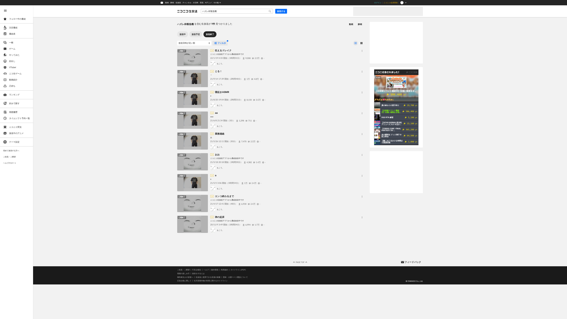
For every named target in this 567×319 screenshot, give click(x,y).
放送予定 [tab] (196, 34)
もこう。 (220, 63)
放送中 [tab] (183, 34)
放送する (281, 11)
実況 (201, 3)
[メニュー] (362, 51)
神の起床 (219, 216)
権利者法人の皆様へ (185, 277)
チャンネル (187, 3)
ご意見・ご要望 (183, 270)
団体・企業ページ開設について (235, 277)
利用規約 (224, 270)
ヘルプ (206, 270)
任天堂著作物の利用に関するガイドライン (211, 281)
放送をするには (198, 273)
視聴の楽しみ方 (183, 273)
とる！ (218, 71)
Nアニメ (208, 3)
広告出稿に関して (184, 281)
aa (216, 112)
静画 (172, 3)
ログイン (377, 3)
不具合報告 (196, 270)
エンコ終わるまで (224, 196)
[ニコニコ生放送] (187, 11)
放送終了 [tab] (210, 34)
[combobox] (237, 11)
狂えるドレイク (223, 50)
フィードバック (413, 262)
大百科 (195, 3)
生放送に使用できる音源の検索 (208, 277)
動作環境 (214, 270)
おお (217, 154)
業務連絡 (219, 133)
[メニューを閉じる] (5, 11)
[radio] (355, 43)
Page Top (300, 262)
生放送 (178, 3)
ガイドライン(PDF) (238, 270)
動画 (167, 3)
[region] (16, 162)
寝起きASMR (222, 92)
